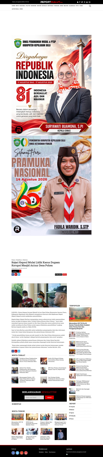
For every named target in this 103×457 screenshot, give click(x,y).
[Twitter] (19, 274)
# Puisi (71, 419)
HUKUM (39, 5)
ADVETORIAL (15, 9)
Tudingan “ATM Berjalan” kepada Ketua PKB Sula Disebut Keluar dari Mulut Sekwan (46, 439)
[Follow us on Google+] (21, 453)
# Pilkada (72, 416)
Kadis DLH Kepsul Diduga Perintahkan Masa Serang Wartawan (56, 360)
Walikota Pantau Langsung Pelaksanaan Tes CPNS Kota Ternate (83, 397)
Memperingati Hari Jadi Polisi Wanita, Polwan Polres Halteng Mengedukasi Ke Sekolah (60, 425)
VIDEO (81, 5)
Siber (46, 452)
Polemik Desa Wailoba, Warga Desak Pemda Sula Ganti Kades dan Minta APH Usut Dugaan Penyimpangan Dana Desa (80, 352)
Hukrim (25, 260)
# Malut (71, 409)
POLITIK (28, 5)
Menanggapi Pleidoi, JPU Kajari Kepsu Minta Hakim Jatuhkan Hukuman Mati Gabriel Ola (27, 380)
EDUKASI (44, 5)
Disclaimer (52, 452)
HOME (13, 5)
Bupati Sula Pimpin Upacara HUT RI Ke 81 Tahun (17, 438)
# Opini (71, 413)
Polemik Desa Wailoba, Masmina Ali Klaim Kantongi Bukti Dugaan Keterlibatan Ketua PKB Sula (83, 368)
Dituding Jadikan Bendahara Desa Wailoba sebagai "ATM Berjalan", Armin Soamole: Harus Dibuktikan (79, 335)
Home (13, 260)
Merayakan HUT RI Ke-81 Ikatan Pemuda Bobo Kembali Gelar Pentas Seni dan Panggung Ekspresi (17, 425)
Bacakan (59, 274)
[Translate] (20, 271)
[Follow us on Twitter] (17, 453)
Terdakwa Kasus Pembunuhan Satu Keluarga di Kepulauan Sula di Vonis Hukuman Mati (28, 360)
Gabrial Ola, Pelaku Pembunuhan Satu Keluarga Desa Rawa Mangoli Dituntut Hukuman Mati (27, 370)
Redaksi (41, 452)
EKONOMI (33, 5)
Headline (19, 260)
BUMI (61, 5)
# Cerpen (72, 406)
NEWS (17, 5)
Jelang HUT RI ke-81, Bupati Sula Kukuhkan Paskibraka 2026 (31, 438)
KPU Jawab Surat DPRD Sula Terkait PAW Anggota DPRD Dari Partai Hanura (83, 360)
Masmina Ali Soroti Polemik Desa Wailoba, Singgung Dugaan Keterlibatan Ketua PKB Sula (83, 344)
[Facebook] (13, 274)
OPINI (21, 9)
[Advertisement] (51, 22)
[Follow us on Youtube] (26, 453)
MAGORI (66, 5)
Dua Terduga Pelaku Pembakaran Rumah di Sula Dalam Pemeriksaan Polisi (56, 379)
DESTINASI (50, 5)
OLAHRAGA (72, 5)
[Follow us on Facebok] (13, 453)
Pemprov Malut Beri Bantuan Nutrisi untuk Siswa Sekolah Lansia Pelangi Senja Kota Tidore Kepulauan (46, 425)
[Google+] (16, 274)
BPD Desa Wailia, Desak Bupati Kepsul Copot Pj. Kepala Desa (57, 368)
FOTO (77, 5)
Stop (64, 274)
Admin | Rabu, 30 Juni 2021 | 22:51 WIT (19, 268)
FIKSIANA (56, 5)
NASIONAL (22, 5)
